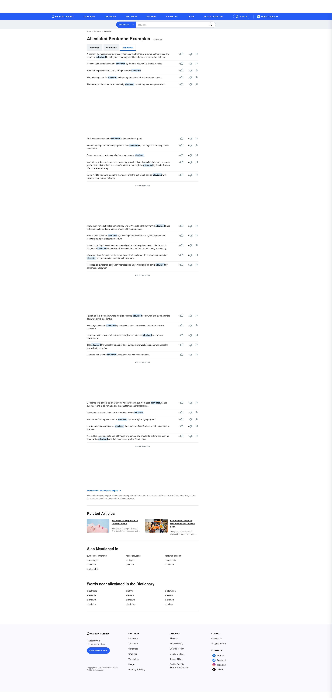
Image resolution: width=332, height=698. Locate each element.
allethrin (129, 590)
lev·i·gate (130, 560)
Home (89, 31)
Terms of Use (176, 659)
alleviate (169, 595)
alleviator (169, 604)
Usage (131, 664)
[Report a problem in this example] (196, 53)
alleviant (130, 595)
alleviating (169, 599)
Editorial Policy (177, 648)
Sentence (97, 31)
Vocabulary (133, 659)
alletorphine (170, 590)
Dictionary (133, 638)
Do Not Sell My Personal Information (179, 666)
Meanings (94, 47)
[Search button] (212, 24)
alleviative (130, 604)
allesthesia (92, 590)
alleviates (130, 599)
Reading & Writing (136, 669)
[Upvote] (181, 54)
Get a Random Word (98, 650)
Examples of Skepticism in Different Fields (125, 522)
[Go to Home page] (63, 16)
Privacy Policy (176, 643)
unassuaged (92, 560)
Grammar (132, 653)
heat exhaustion (133, 555)
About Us (174, 638)
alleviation (91, 564)
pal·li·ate (130, 564)
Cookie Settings (177, 653)
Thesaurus (133, 643)
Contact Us (216, 638)
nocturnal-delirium (173, 555)
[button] (241, 16)
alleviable (169, 564)
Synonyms (111, 47)
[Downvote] (190, 54)
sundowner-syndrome (97, 555)
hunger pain (170, 560)
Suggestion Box (218, 643)
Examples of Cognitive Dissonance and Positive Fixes (182, 523)
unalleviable (92, 568)
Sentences (124, 24)
